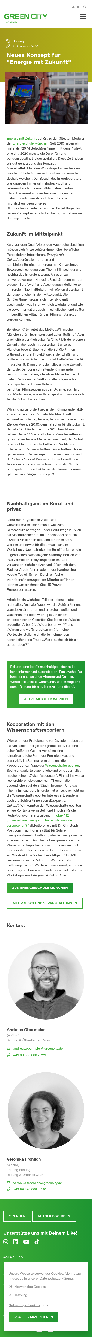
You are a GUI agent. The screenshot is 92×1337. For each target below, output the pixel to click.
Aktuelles (13, 1257)
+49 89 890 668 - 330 (29, 1189)
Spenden (17, 1216)
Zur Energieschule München (40, 888)
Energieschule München (30, 143)
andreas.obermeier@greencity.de (38, 1048)
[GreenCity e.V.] (25, 18)
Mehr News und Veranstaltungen (45, 903)
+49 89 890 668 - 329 (29, 1055)
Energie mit (22, 138)
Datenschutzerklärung (56, 1278)
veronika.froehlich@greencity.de (37, 1183)
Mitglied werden (54, 1216)
